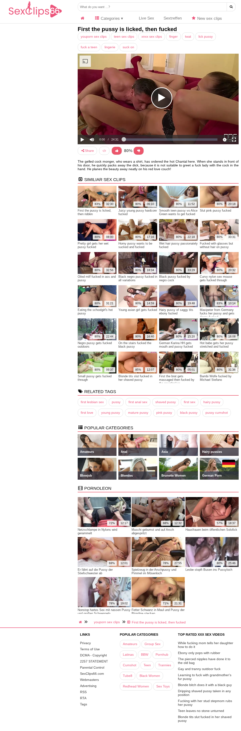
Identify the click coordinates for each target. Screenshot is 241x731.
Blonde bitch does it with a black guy (205, 685)
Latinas (128, 654)
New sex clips (209, 18)
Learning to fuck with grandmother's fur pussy (204, 677)
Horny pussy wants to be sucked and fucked (135, 245)
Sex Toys (163, 686)
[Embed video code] (104, 151)
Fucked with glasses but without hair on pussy (216, 245)
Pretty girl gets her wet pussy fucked (93, 245)
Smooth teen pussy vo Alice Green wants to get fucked (178, 212)
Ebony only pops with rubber (199, 653)
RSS (83, 692)
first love (87, 412)
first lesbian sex (92, 402)
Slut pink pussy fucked (215, 210)
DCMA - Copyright (93, 655)
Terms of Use (90, 649)
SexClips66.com (92, 673)
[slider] (170, 139)
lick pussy (205, 36)
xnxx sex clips (151, 36)
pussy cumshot (216, 412)
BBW (144, 654)
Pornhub (162, 654)
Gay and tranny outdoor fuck (199, 669)
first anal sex (138, 402)
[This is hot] (117, 151)
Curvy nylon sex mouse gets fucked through (216, 278)
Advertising (88, 686)
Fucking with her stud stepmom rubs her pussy (205, 703)
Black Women (150, 676)
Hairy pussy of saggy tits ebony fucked (176, 311)
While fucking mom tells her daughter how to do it (205, 645)
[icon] (82, 18)
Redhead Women (136, 686)
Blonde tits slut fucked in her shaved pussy (135, 378)
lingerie (109, 47)
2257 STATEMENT (94, 661)
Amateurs (130, 644)
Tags (83, 704)
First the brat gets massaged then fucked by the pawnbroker (176, 379)
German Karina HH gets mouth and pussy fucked (176, 344)
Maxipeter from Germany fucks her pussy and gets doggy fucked (217, 313)
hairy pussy (211, 402)
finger (173, 36)
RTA (83, 698)
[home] (81, 622)
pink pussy (164, 412)
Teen (147, 665)
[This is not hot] (138, 151)
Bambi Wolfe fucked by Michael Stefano (216, 378)
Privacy (85, 643)
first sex (189, 402)
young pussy (110, 412)
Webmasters (89, 680)
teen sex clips (124, 36)
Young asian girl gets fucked (137, 310)
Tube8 (127, 676)
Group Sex (153, 644)
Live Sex (146, 18)
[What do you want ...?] (231, 6)
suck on (128, 47)
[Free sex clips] (35, 18)
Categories (110, 18)
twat (188, 36)
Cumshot (129, 665)
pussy (116, 402)
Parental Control (92, 667)
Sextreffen (173, 18)
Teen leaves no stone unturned (201, 711)
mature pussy (138, 412)
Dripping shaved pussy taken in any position (204, 693)
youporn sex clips (94, 36)
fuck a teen (89, 47)
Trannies (164, 665)
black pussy (188, 412)
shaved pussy (165, 402)
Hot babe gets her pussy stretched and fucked (216, 344)
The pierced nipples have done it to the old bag (204, 661)
